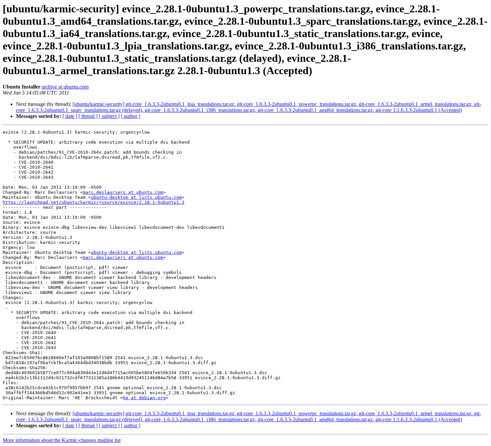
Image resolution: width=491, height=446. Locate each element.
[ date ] (69, 116)
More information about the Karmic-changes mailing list (62, 440)
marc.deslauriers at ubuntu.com (123, 192)
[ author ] (130, 116)
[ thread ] (88, 116)
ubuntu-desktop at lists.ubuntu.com (136, 197)
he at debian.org (144, 397)
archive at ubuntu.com (65, 87)
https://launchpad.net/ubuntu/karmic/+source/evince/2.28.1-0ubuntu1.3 (93, 202)
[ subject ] (109, 116)
